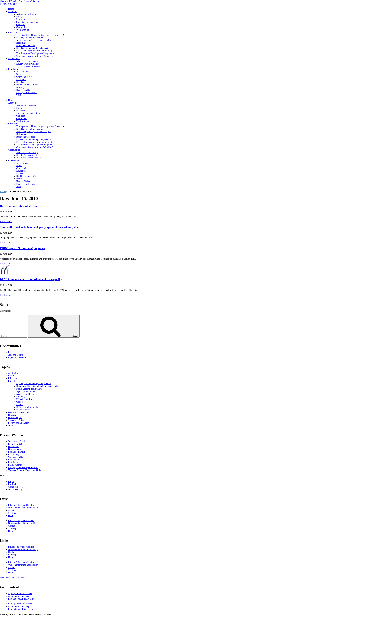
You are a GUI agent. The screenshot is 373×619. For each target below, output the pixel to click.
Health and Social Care (27, 84)
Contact (11, 510)
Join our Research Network (29, 66)
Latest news (13, 69)
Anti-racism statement (26, 14)
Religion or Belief (24, 409)
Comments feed (15, 487)
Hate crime (21, 43)
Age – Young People (25, 394)
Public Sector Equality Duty (29, 389)
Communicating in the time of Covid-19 (34, 56)
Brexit (19, 74)
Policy (19, 16)
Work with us (22, 29)
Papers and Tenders (17, 357)
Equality (20, 82)
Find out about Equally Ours (21, 598)
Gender (19, 402)
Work (18, 95)
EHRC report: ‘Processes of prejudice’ (22, 248)
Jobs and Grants (15, 354)
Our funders (21, 27)
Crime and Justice (24, 77)
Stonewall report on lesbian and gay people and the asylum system (39, 227)
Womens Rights (15, 457)
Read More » (6, 221)
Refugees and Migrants (27, 407)
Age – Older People (25, 391)
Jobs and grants (23, 71)
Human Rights (23, 90)
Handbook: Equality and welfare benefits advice (38, 386)
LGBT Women (15, 465)
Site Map (12, 513)
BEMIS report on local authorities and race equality (31, 279)
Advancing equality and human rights (33, 40)
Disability (20, 396)
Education (21, 79)
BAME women (15, 444)
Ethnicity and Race (25, 399)
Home (11, 9)
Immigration (13, 459)
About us (12, 11)
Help (10, 515)
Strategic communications (28, 22)
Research (20, 19)
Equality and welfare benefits (29, 37)
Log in (11, 481)
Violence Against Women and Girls (24, 470)
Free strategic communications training (34, 50)
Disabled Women (16, 449)
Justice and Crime (16, 420)
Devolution (13, 446)
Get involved (14, 58)
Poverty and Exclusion (26, 92)
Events (11, 352)
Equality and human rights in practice (33, 48)
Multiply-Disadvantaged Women (23, 467)
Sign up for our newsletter (20, 593)
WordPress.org (15, 489)
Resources (13, 32)
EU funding (13, 454)
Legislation (13, 462)
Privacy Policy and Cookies (21, 505)
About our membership (27, 61)
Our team (20, 24)
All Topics (13, 373)
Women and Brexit (16, 441)
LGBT (19, 404)
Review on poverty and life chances (21, 205)
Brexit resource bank (25, 45)
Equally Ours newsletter (27, 64)
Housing (20, 87)
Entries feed (13, 484)
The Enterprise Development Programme (35, 53)
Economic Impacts (16, 451)
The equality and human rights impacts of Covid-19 (40, 35)
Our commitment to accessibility (23, 507)
